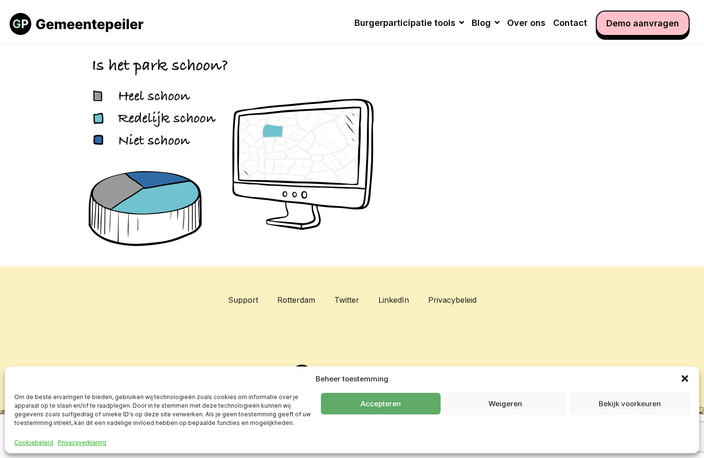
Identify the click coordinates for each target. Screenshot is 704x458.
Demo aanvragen (642, 23)
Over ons (526, 23)
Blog (481, 23)
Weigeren (505, 403)
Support (243, 300)
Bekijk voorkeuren (630, 403)
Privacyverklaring (82, 442)
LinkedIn (393, 300)
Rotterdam (296, 300)
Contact (570, 23)
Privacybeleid (452, 300)
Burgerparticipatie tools (404, 23)
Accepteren (381, 403)
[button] (685, 378)
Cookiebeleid (33, 442)
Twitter (346, 300)
